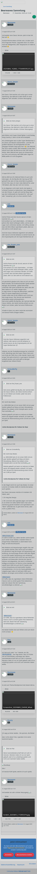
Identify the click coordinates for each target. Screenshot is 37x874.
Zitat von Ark (10, 259)
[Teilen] (34, 16)
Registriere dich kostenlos (16, 848)
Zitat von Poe (10, 748)
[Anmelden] (30, 2)
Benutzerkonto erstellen (24, 855)
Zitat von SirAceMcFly (13, 449)
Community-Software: (18, 871)
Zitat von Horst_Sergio (13, 121)
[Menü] (34, 2)
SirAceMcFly (7, 654)
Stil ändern (32, 864)
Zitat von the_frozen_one (14, 383)
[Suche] (25, 2)
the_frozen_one (8, 536)
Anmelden (8, 855)
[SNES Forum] (13, 2)
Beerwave (20, 513)
